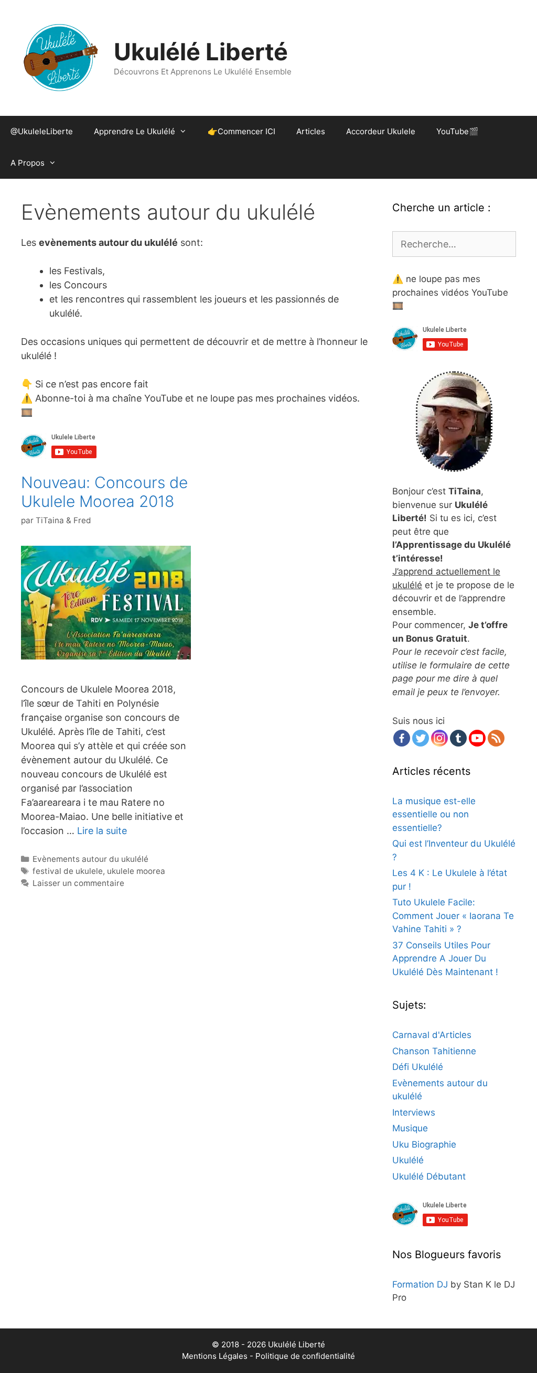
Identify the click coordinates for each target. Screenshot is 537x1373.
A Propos (27, 163)
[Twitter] (420, 738)
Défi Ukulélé (417, 1067)
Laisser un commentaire (78, 883)
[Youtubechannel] (477, 738)
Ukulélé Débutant (429, 1176)
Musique (410, 1128)
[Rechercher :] (454, 244)
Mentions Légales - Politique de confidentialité (268, 1356)
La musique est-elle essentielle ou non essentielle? (434, 814)
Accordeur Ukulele (380, 131)
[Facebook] (401, 738)
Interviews (413, 1112)
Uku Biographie (424, 1144)
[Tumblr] (458, 738)
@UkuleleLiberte (41, 131)
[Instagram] (439, 738)
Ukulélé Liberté (201, 51)
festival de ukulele (68, 871)
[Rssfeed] (496, 738)
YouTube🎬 (457, 131)
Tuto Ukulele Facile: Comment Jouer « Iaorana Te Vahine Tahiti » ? (453, 915)
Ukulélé (408, 1160)
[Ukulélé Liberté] (60, 57)
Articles (310, 131)
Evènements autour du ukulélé (90, 859)
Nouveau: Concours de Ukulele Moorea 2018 (104, 492)
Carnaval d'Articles (431, 1035)
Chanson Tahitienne (434, 1051)
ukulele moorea (136, 871)
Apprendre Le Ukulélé (134, 131)
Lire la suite (102, 830)
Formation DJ (420, 1284)
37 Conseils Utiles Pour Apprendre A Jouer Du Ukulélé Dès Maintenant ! (445, 958)
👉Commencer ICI (241, 131)
